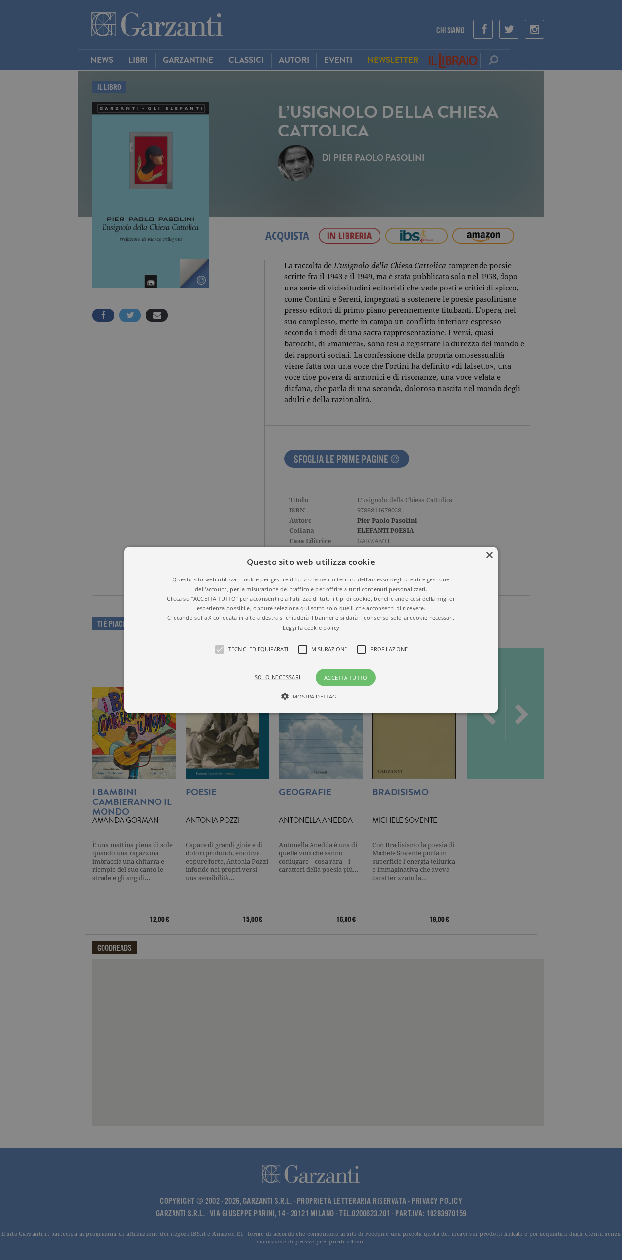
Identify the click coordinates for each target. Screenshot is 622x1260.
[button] (311, 630)
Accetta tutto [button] (345, 677)
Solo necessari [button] (278, 677)
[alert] (311, 630)
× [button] (489, 555)
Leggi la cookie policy (311, 627)
